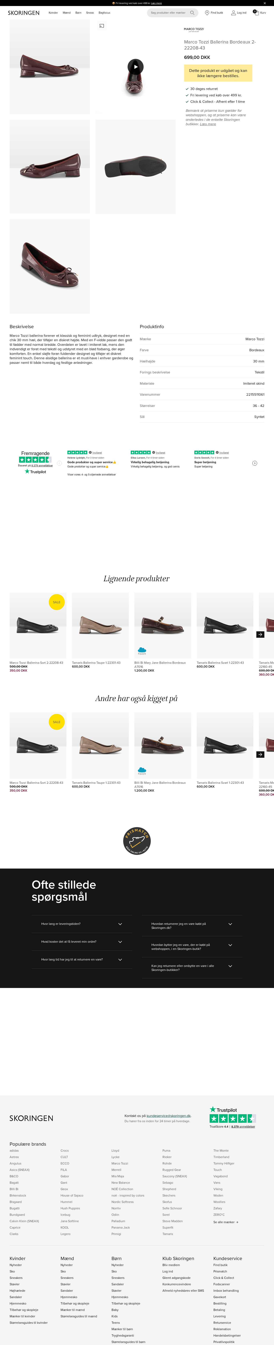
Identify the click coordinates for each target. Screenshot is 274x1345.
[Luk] (265, 3)
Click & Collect (223, 1278)
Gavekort (219, 1297)
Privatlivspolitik (223, 1342)
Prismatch (220, 1271)
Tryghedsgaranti (123, 1335)
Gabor (65, 1176)
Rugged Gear (171, 1170)
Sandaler (16, 1297)
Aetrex (14, 1157)
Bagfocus (104, 13)
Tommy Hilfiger (223, 1163)
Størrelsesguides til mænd (79, 1316)
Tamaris (167, 1234)
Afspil (136, 67)
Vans (216, 1183)
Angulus (15, 1163)
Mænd (67, 13)
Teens (116, 1323)
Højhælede (17, 1290)
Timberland (221, 1157)
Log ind (167, 1271)
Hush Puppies (70, 1208)
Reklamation (222, 1329)
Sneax (90, 13)
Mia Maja (118, 1176)
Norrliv (116, 1208)
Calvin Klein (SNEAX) (24, 1221)
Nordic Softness (123, 1202)
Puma (166, 1150)
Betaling (219, 1310)
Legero (65, 1234)
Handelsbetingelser (227, 1335)
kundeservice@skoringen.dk (169, 1115)
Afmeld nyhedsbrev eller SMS (183, 1290)
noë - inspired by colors (128, 1195)
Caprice (15, 1227)
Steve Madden (172, 1221)
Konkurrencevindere (176, 1284)
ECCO (65, 1163)
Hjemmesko (18, 1303)
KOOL (65, 1227)
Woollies (219, 1202)
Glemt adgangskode (176, 1278)
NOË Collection (122, 1189)
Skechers (168, 1195)
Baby (115, 1310)
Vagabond (220, 1176)
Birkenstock (18, 1195)
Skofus (167, 1202)
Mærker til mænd (73, 1310)
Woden (218, 1195)
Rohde (167, 1163)
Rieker (167, 1157)
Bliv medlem (171, 1265)
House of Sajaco (72, 1195)
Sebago (167, 1183)
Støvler (14, 1284)
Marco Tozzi (120, 1163)
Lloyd (115, 1150)
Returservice (222, 1323)
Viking (217, 1189)
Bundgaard (17, 1215)
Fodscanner (221, 1284)
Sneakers (16, 1278)
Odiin (115, 1215)
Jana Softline (70, 1221)
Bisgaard (16, 1202)
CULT (64, 1157)
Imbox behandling (226, 1290)
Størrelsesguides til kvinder (29, 1323)
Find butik (220, 1265)
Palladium (118, 1221)
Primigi (116, 1234)
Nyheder (16, 1265)
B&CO (14, 1176)
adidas (14, 1150)
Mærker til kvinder (22, 1316)
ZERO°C (219, 1215)
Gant (64, 1183)
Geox (64, 1189)
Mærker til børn (122, 1329)
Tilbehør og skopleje (24, 1310)
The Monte (221, 1150)
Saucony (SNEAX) (174, 1176)
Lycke (116, 1157)
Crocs (65, 1150)
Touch (217, 1170)
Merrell (116, 1170)
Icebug (65, 1215)
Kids (115, 1316)
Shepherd (169, 1189)
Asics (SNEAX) (19, 1170)
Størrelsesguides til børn (128, 1342)
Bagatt (14, 1183)
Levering (219, 1316)
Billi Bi (14, 1189)
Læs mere (156, 3)
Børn (78, 13)
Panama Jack (121, 1227)
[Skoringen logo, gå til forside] (23, 13)
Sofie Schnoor (172, 1208)
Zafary (217, 1208)
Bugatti (15, 1208)
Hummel (66, 1202)
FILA (64, 1170)
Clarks (14, 1234)
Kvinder (53, 13)
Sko (12, 1271)
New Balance (121, 1183)
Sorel (166, 1215)
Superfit (167, 1227)
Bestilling (219, 1303)
